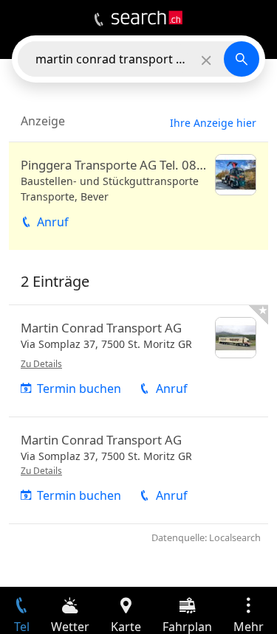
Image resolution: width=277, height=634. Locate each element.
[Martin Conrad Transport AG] (138, 361)
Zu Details (41, 364)
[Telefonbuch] (99, 20)
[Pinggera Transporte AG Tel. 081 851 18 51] (138, 196)
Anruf (53, 222)
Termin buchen (79, 388)
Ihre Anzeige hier (213, 123)
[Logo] (147, 17)
